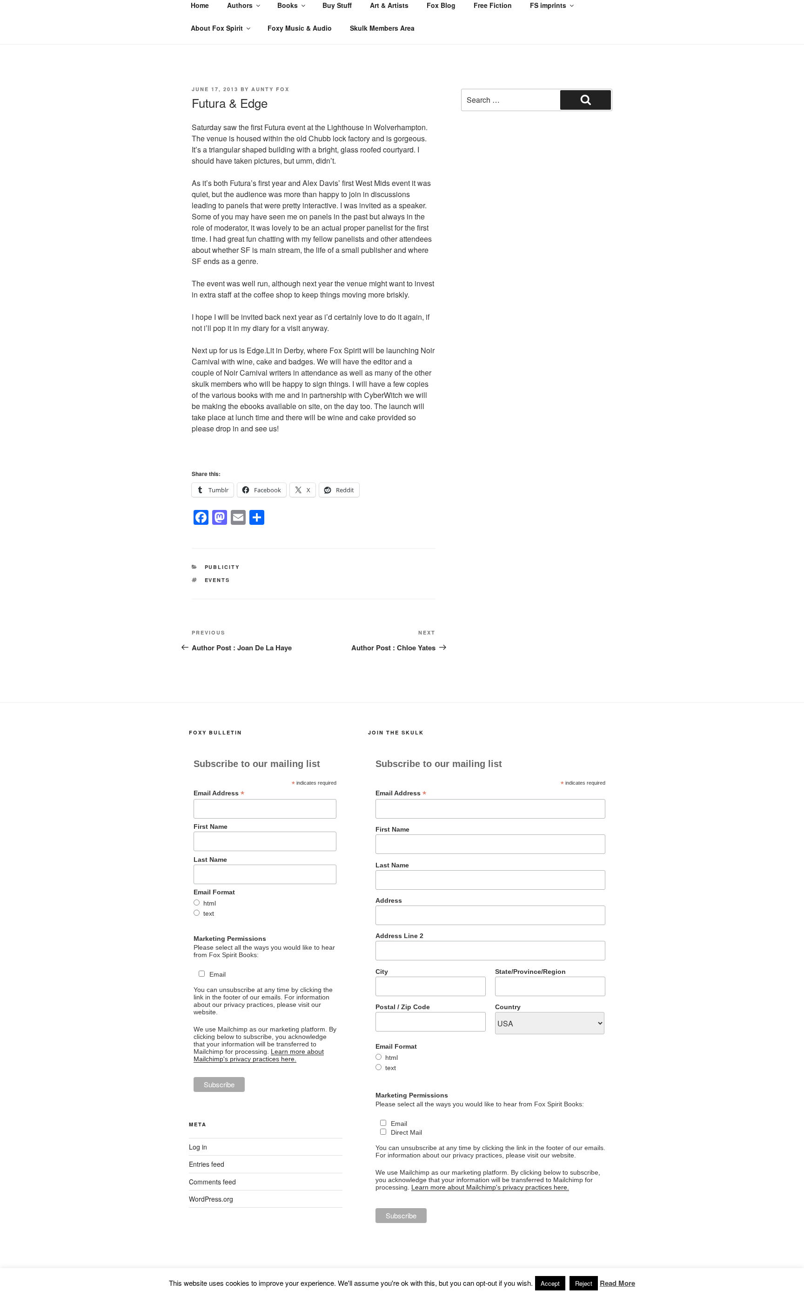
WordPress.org (211, 1198)
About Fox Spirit (217, 28)
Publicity (222, 566)
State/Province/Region (530, 971)
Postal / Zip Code (402, 1007)
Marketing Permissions (230, 938)
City (381, 971)
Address (388, 900)
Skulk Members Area (382, 28)
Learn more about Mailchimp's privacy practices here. (259, 1055)
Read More (617, 1283)
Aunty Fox (270, 89)
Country (508, 1007)
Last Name (210, 859)
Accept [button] (550, 1283)
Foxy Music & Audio (300, 28)
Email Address (219, 793)
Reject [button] (583, 1283)
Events (217, 579)
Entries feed (206, 1164)
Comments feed (212, 1181)
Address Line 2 (399, 935)
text (208, 913)
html (209, 903)
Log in (198, 1146)
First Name (211, 826)
